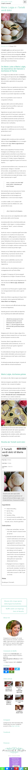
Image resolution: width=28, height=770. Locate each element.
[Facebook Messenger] (6, 672)
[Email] (11, 672)
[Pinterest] (11, 669)
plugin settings (15, 726)
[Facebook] (6, 669)
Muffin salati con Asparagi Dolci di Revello (15, 609)
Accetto (16, 766)
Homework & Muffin (6, 2)
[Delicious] (17, 669)
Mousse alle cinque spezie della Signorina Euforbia (13, 602)
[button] (19, 449)
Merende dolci (4, 46)
